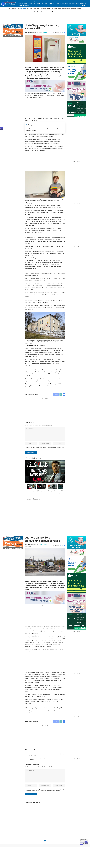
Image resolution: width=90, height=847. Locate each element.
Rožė (50, 11)
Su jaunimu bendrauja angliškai (53, 128)
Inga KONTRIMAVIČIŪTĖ (30, 844)
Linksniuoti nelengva (31, 130)
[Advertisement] (46, 408)
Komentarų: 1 (28, 546)
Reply (63, 753)
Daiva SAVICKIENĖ (29, 32)
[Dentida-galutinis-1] (76, 90)
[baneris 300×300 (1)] (76, 53)
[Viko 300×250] (76, 72)
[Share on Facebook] (60, 32)
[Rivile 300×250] (76, 109)
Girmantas (43, 11)
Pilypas (47, 11)
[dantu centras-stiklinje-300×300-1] (76, 33)
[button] (62, 32)
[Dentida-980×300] (45, 85)
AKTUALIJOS (44, 32)
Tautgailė (54, 11)
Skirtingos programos (31, 128)
